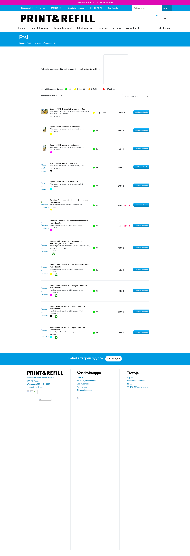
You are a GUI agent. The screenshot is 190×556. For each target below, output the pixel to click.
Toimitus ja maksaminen (86, 381)
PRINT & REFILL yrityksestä (137, 387)
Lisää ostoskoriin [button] (141, 112)
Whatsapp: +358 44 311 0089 (38, 384)
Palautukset (82, 387)
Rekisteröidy (163, 28)
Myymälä (117, 28)
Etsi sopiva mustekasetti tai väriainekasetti (58, 69)
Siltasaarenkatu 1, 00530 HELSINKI (40, 378)
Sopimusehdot (83, 384)
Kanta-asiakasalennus (136, 381)
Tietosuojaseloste (84, 390)
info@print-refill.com (35, 387)
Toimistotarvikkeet (39, 28)
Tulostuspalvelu (84, 28)
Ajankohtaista (133, 28)
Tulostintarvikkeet (63, 28)
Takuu (129, 384)
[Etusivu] (58, 19)
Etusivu (22, 28)
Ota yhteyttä (113, 359)
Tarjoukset (102, 28)
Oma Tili (80, 378)
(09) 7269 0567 (33, 381)
